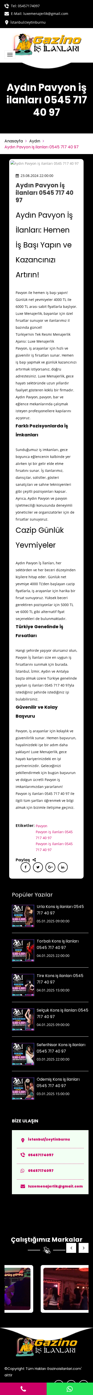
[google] (50, 867)
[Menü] (9, 54)
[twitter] (38, 867)
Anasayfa (13, 141)
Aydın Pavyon (27, 397)
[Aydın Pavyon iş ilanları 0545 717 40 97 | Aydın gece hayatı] (49, 1289)
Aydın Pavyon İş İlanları (35, 563)
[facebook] (26, 867)
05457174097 (29, 5)
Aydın (34, 141)
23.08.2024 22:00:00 (37, 175)
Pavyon (41, 825)
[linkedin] (63, 867)
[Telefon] (23, 1389)
